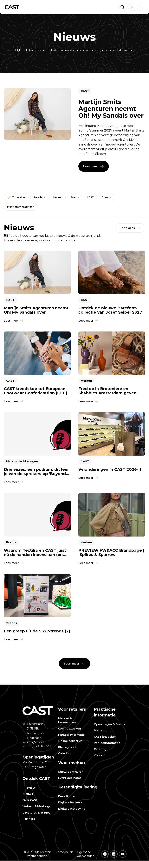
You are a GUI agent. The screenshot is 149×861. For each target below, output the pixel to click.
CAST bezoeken (69, 728)
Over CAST (30, 800)
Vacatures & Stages (36, 812)
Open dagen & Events (109, 724)
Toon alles (18, 197)
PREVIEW (29, 787)
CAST (90, 197)
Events (74, 197)
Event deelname (69, 778)
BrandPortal (66, 796)
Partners (29, 819)
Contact (100, 755)
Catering (64, 753)
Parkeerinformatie (71, 734)
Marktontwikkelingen (20, 206)
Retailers (39, 197)
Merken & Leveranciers (67, 720)
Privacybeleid (64, 852)
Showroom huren (70, 771)
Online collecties (70, 741)
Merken (57, 197)
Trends (106, 197)
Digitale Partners (70, 802)
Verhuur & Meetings (37, 806)
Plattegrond (67, 747)
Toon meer (71, 663)
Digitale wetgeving (71, 808)
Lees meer (90, 166)
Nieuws (28, 794)
